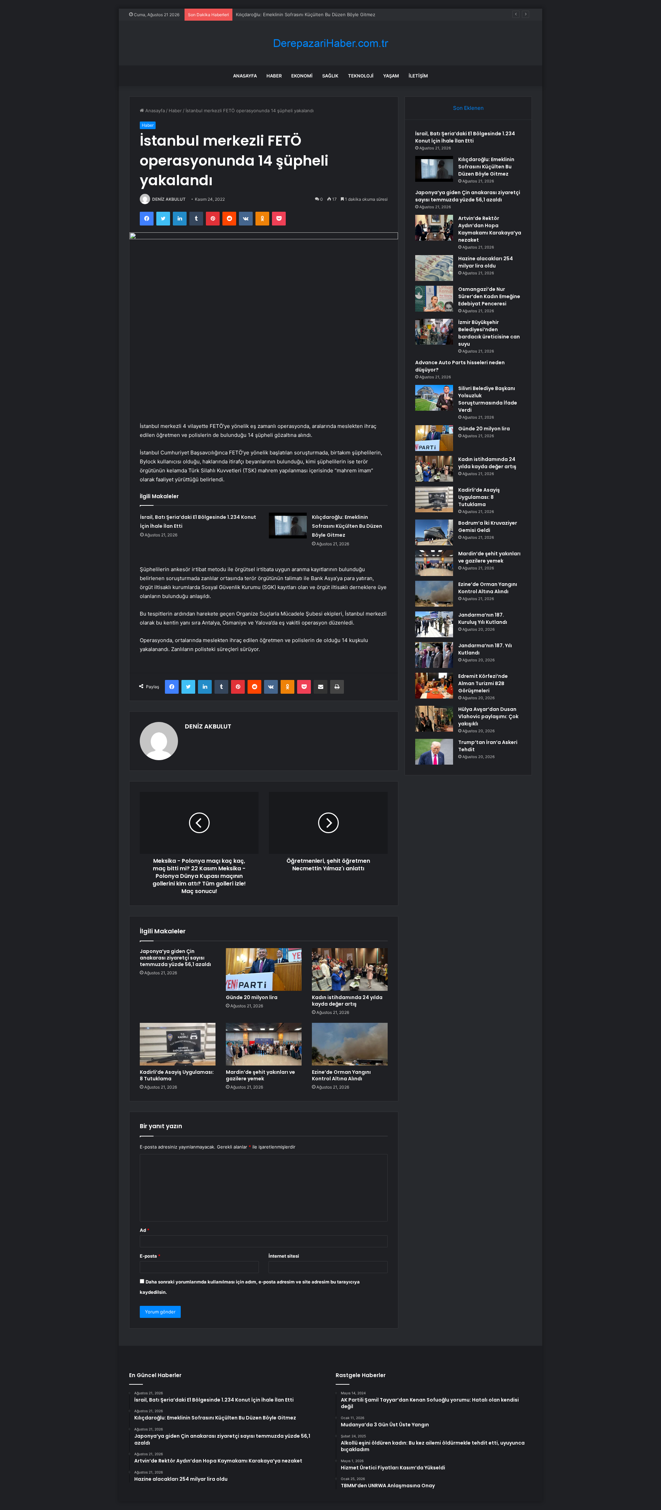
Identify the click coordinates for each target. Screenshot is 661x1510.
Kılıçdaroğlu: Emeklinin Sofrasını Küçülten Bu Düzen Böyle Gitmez (347, 526)
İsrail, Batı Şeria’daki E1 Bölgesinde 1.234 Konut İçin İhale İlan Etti (465, 137)
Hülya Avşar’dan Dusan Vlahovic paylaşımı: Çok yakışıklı (488, 716)
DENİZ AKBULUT (169, 199)
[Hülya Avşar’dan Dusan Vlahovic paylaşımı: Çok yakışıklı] (434, 719)
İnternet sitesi (284, 1256)
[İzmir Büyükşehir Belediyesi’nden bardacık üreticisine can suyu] (434, 332)
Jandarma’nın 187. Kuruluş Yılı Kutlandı (482, 618)
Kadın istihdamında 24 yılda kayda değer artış (347, 1000)
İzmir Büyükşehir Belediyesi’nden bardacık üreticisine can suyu (489, 333)
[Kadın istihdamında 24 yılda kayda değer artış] (350, 969)
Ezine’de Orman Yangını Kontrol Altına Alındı (341, 1075)
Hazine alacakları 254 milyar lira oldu (485, 262)
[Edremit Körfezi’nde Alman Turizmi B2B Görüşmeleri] (434, 686)
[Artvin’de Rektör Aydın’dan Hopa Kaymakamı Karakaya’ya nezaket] (434, 228)
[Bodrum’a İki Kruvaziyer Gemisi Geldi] (434, 532)
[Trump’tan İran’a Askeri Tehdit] (434, 752)
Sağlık (330, 75)
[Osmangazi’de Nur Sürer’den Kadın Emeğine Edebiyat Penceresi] (434, 299)
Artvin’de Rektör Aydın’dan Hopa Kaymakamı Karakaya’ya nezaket (489, 229)
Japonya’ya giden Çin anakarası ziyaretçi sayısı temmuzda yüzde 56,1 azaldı (175, 958)
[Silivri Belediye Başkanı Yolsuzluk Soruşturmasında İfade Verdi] (434, 398)
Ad (144, 1230)
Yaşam (391, 75)
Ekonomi (302, 75)
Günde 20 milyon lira (251, 997)
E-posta (150, 1256)
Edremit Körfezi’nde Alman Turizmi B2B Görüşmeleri (483, 683)
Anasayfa (245, 75)
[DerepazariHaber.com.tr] (330, 43)
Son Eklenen (468, 108)
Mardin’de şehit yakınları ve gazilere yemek (260, 1075)
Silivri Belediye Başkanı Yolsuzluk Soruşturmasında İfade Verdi (487, 399)
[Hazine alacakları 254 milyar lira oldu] (434, 268)
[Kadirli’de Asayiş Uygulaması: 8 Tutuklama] (178, 1044)
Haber (274, 75)
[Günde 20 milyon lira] (264, 969)
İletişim (418, 75)
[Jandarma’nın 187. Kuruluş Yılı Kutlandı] (434, 624)
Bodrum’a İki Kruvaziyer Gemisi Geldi (487, 527)
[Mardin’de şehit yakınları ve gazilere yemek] (264, 1044)
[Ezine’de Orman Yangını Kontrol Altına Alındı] (350, 1044)
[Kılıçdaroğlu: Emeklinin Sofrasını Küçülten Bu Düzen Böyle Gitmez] (288, 525)
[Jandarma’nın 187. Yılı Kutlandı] (434, 655)
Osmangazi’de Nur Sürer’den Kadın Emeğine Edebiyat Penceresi (489, 296)
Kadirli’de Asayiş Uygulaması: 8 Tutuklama (177, 1075)
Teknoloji (361, 75)
